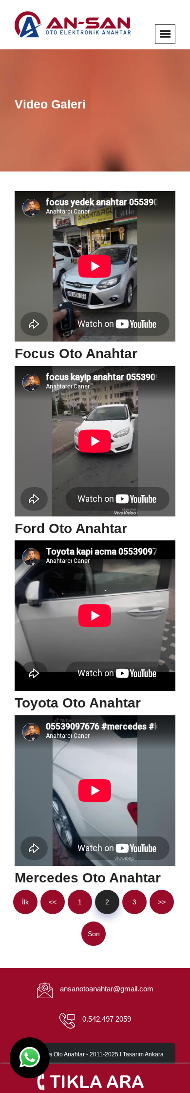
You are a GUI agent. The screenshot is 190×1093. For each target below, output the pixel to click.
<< (53, 902)
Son (94, 934)
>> (162, 902)
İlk (25, 902)
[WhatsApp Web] (30, 1057)
